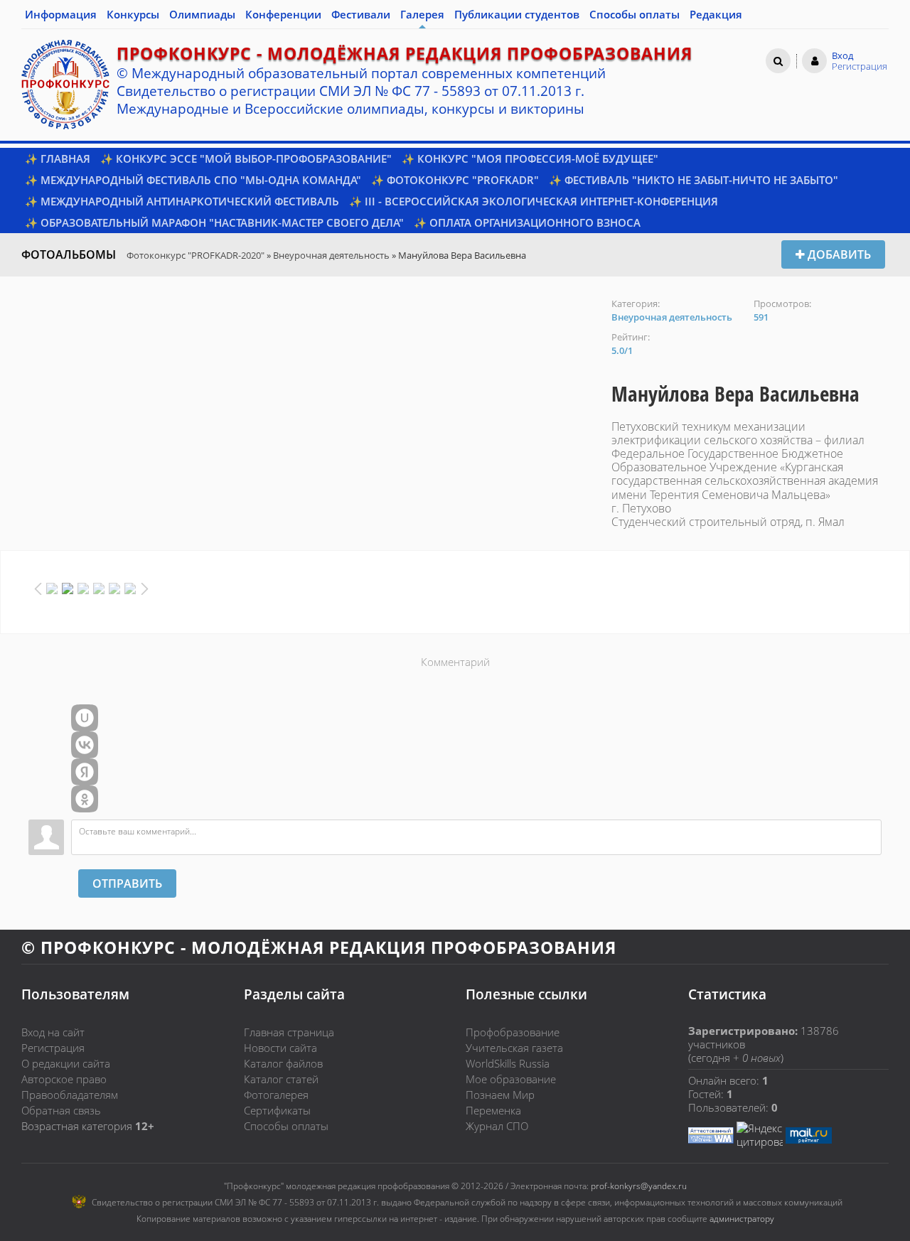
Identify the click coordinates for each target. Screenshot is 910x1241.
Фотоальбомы (68, 254)
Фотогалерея (276, 1094)
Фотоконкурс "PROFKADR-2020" (195, 255)
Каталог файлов (283, 1063)
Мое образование (511, 1079)
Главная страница (289, 1032)
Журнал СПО (497, 1126)
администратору (742, 1219)
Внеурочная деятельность (331, 255)
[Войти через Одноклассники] (84, 798)
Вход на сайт (53, 1032)
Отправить (127, 883)
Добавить (838, 254)
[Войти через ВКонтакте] (84, 744)
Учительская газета (514, 1048)
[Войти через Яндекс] (84, 771)
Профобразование (513, 1032)
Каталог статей (281, 1079)
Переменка (493, 1110)
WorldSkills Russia (508, 1063)
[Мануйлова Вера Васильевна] (309, 304)
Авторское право (64, 1079)
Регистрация (53, 1048)
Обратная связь (61, 1110)
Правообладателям (69, 1094)
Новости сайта (280, 1048)
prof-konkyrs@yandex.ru (639, 1186)
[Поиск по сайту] (778, 60)
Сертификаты (277, 1110)
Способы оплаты (286, 1126)
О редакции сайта (65, 1063)
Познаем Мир (500, 1094)
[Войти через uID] (84, 717)
